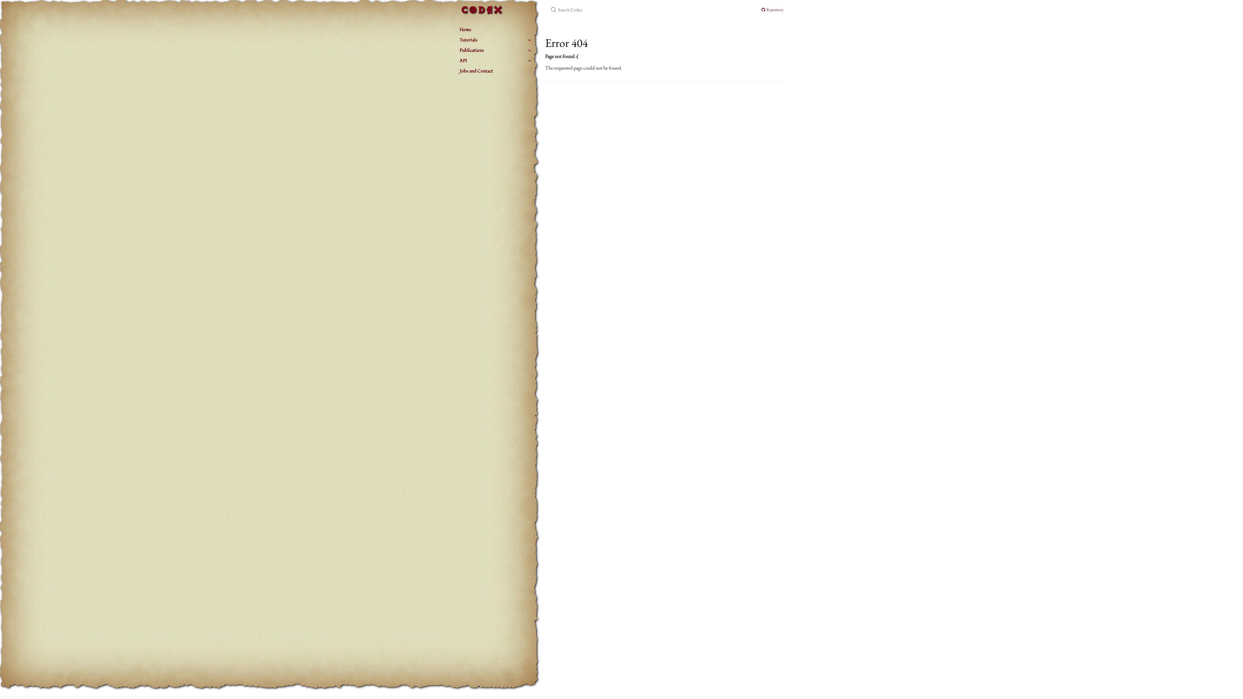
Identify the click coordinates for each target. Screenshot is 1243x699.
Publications (472, 50)
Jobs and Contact (476, 71)
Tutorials (468, 40)
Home (465, 30)
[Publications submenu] (529, 50)
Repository (774, 9)
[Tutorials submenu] (529, 40)
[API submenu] (529, 61)
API (463, 61)
